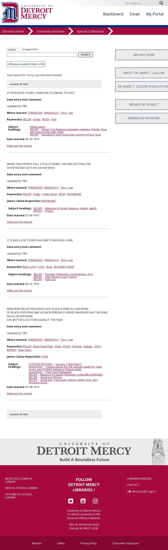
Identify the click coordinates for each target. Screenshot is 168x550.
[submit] (162, 2)
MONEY (11, 350)
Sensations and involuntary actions (63, 134)
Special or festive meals (67, 369)
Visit (53, 119)
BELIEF (27, 119)
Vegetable (65, 372)
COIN (44, 356)
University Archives (50, 31)
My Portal (155, 14)
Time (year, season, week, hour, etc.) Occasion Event (63, 381)
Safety (61, 543)
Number (50, 274)
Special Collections (90, 31)
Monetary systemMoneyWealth (83, 374)
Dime (58, 346)
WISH (62, 194)
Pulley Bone (49, 194)
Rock (49, 267)
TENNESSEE (35, 113)
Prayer (49, 211)
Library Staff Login (142, 491)
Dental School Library (21, 488)
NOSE (45, 119)
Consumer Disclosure (125, 543)
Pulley (37, 194)
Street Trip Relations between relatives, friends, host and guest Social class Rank (68, 131)
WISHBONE (74, 194)
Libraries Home (13, 31)
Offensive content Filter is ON (26, 64)
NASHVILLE (51, 113)
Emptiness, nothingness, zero (74, 274)
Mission (37, 543)
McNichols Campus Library (18, 480)
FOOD (66, 346)
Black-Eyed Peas (43, 346)
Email (135, 14)
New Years (24, 350)
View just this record (19, 146)
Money (57, 377)
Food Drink (35, 367)
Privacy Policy (88, 543)
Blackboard (113, 14)
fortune (77, 346)
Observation (37, 127)
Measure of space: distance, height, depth (70, 208)
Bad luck (50, 279)
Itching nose (93, 134)
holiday (87, 346)
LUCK (41, 267)
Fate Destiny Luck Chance (61, 277)
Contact (133, 485)
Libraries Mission (139, 478)
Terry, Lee (66, 113)
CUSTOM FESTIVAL (40, 364)
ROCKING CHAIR (64, 267)
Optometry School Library (18, 496)
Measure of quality (51, 374)
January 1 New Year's (69, 364)
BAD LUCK (29, 267)
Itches (37, 119)
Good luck (46, 377)
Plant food (52, 372)
